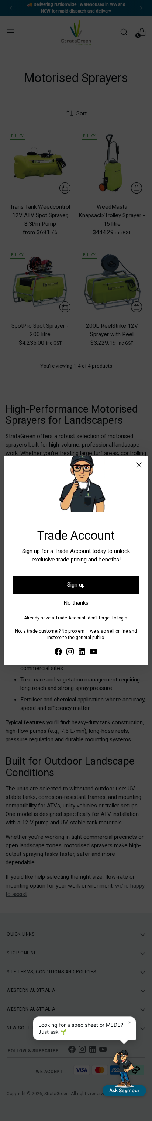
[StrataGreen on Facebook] (58, 653)
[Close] (139, 465)
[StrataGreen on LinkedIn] (81, 653)
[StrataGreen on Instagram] (70, 653)
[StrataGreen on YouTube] (93, 653)
